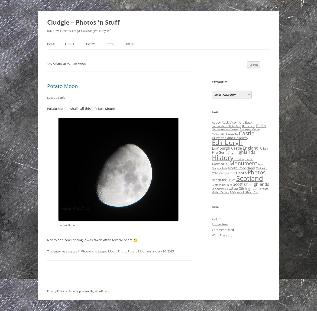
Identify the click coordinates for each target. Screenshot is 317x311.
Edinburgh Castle (227, 148)
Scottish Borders (222, 185)
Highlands (244, 152)
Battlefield (248, 126)
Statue (232, 188)
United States (220, 192)
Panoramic (227, 173)
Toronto (263, 188)
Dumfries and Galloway (230, 138)
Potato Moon (62, 85)
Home (51, 44)
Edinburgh (227, 142)
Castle (246, 133)
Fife (215, 152)
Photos (90, 44)
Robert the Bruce (223, 180)
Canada (232, 134)
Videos (129, 44)
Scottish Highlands (251, 184)
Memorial (220, 164)
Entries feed (220, 224)
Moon (112, 251)
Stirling (244, 188)
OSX (215, 173)
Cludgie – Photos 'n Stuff (83, 22)
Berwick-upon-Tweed (225, 129)
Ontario (261, 168)
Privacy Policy (56, 291)
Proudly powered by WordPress (89, 291)
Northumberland (241, 168)
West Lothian (244, 192)
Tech (254, 189)
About (69, 44)
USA (233, 192)
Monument (243, 163)
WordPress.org (222, 235)
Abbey (216, 122)
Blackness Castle (249, 129)
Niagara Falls (219, 168)
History (222, 157)
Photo (122, 251)
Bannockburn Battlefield (226, 126)
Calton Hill (218, 134)
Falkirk (263, 149)
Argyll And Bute (241, 122)
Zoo (255, 192)
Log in (216, 218)
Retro (110, 44)
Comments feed (223, 230)
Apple (226, 122)
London (239, 159)
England (251, 148)
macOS (249, 159)
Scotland (249, 178)
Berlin (261, 125)
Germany (226, 152)
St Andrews (219, 188)
